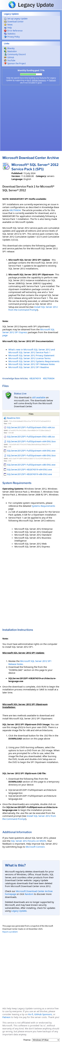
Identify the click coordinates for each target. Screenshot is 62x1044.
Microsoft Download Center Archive (30, 158)
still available (38, 397)
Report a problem (10, 932)
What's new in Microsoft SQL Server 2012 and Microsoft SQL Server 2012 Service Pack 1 (31, 351)
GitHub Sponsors (39, 80)
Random (29, 893)
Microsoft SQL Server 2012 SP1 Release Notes (31, 364)
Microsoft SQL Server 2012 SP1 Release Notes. (29, 662)
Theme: (27, 1039)
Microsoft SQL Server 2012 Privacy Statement (31, 355)
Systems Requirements (43, 505)
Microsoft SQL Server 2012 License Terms (29, 358)
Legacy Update (18, 910)
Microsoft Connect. (35, 846)
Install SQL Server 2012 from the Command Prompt (33, 308)
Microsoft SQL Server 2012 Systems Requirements (33, 361)
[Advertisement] (31, 118)
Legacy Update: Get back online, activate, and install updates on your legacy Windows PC (31, 4)
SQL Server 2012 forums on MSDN (28, 840)
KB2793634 (15, 210)
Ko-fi (29, 80)
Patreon (52, 80)
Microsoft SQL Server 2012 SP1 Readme (28, 367)
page (5, 335)
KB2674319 (35, 378)
